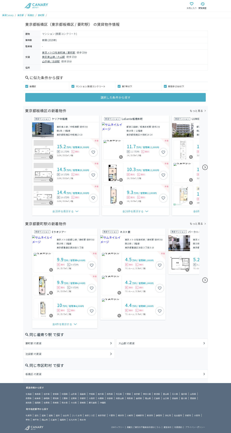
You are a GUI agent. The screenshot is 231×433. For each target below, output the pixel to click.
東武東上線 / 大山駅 (53, 57)
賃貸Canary (8, 15)
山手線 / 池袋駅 (51, 61)
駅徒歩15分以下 (176, 86)
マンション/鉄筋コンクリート (90, 86)
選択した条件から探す (115, 97)
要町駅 (41, 15)
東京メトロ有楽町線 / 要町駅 (58, 52)
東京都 (20, 15)
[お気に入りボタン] (93, 152)
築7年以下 (127, 86)
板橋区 (31, 15)
